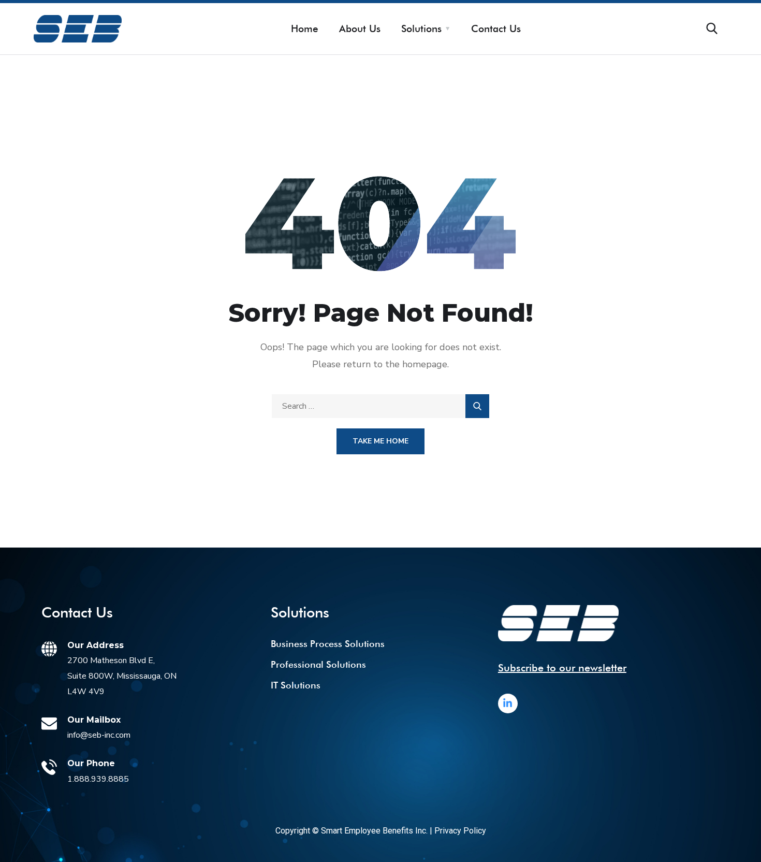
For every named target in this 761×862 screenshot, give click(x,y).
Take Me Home (380, 441)
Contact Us (496, 28)
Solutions (421, 28)
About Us (359, 28)
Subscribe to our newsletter (562, 668)
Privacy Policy (460, 831)
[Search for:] (380, 406)
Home (304, 28)
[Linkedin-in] (508, 703)
